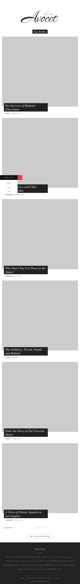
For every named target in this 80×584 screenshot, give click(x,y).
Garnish (47, 561)
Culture (9, 560)
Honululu (70, 561)
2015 (8, 556)
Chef (43, 556)
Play (60, 565)
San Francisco (32, 569)
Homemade (63, 561)
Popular (65, 564)
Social (41, 569)
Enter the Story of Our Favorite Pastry (24, 433)
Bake (19, 557)
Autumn (13, 557)
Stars (45, 569)
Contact (57, 578)
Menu (3, 2)
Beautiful (25, 556)
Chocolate (55, 557)
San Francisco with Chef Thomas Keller (20, 188)
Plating (55, 565)
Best (38, 556)
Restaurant (22, 569)
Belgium (32, 557)
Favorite (35, 561)
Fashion (8, 183)
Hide (9, 191)
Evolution (29, 561)
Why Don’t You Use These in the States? (25, 270)
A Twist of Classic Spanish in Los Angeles (23, 514)
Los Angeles (22, 565)
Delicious (17, 561)
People (49, 564)
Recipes (7, 113)
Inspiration (9, 276)
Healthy (54, 560)
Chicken (48, 557)
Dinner (23, 561)
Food (41, 560)
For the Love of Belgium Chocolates (20, 107)
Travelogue (9, 195)
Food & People (31, 578)
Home (22, 578)
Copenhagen (69, 557)
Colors (62, 556)
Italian (16, 565)
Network (29, 565)
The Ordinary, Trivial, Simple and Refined (23, 351)
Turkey (60, 569)
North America (39, 565)
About (50, 578)
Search (77, 2)
